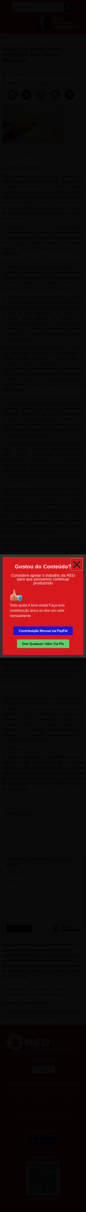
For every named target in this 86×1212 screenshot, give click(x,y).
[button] (77, 564)
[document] (43, 606)
